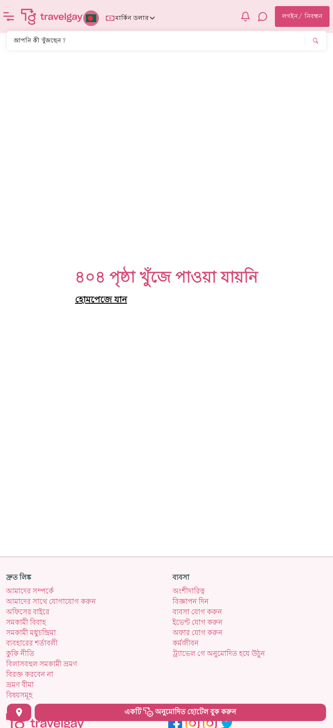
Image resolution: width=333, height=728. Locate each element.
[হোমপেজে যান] (52, 16)
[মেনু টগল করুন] (8, 16)
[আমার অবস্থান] (19, 712)
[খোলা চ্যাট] (263, 16)
